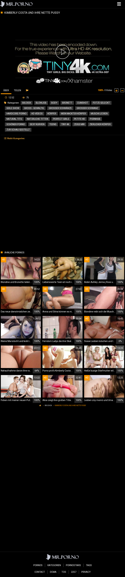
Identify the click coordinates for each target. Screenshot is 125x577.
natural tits (14, 119)
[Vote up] (116, 90)
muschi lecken (99, 113)
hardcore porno (17, 113)
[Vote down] (122, 90)
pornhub (95, 119)
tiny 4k (65, 124)
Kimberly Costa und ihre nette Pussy (70, 405)
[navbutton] (119, 4)
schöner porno (16, 124)
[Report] (27, 90)
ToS (64, 572)
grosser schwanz (87, 108)
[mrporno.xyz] (16, 4)
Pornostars (73, 565)
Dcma (53, 572)
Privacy (86, 572)
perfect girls (61, 119)
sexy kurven (37, 124)
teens (52, 124)
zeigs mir (79, 124)
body (54, 102)
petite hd (79, 119)
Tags (89, 565)
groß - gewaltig (34, 108)
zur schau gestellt (18, 129)
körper (52, 113)
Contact (40, 572)
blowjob (41, 102)
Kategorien (54, 565)
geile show (13, 108)
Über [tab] (6, 90)
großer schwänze (60, 108)
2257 (73, 572)
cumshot (82, 102)
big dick (26, 102)
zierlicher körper (100, 124)
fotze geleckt (101, 102)
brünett (67, 102)
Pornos (37, 565)
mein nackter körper (73, 113)
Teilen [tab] (17, 90)
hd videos (37, 113)
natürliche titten (37, 119)
